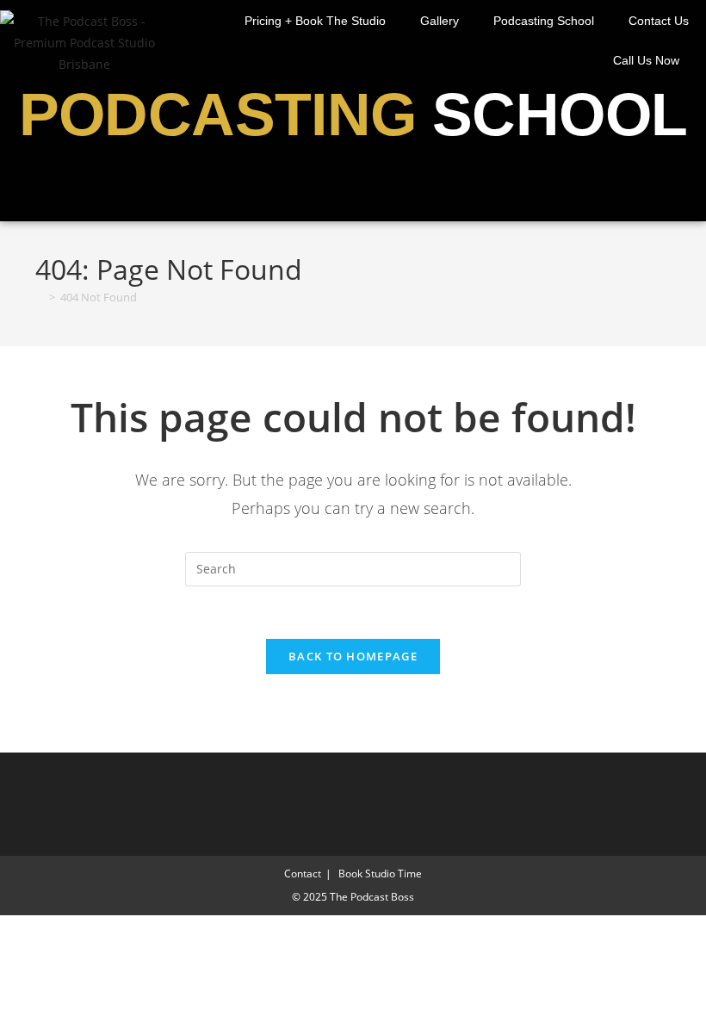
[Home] (39, 297)
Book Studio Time (380, 873)
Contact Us (659, 21)
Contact (302, 873)
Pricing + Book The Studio (315, 21)
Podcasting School (543, 21)
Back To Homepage (353, 656)
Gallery (439, 21)
